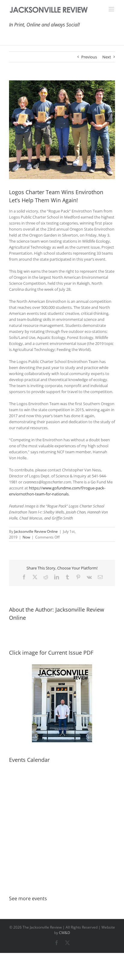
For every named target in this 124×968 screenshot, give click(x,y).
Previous (89, 57)
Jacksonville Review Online (36, 531)
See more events (28, 898)
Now (26, 537)
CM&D (64, 932)
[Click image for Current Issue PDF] (62, 703)
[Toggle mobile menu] (112, 9)
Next (106, 57)
